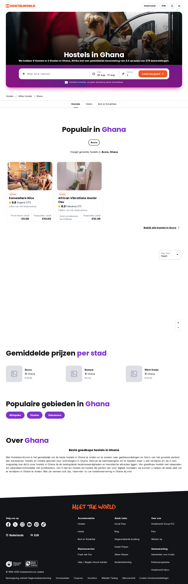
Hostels (81, 524)
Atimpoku (15, 415)
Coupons (78, 578)
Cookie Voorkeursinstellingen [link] (154, 578)
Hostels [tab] (75, 104)
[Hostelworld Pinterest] (36, 524)
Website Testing (110, 578)
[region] (94, 290)
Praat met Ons (85, 554)
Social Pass (120, 524)
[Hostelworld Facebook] (8, 524)
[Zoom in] (178, 322)
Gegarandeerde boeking (127, 539)
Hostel (13, 194)
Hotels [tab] (89, 104)
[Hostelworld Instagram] (22, 524)
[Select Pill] (172, 6)
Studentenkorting (123, 562)
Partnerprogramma (160, 562)
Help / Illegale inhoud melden (92, 562)
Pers (153, 531)
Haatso (34, 415)
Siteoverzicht (128, 578)
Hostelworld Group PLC (162, 524)
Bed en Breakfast (86, 539)
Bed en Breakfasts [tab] (107, 104)
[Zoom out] (178, 327)
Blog (117, 531)
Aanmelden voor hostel (162, 554)
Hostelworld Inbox (160, 570)
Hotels (81, 531)
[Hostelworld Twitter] (15, 524)
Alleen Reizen (121, 554)
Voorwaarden (62, 578)
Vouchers (92, 578)
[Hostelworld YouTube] (29, 524)
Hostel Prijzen (121, 547)
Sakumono (54, 415)
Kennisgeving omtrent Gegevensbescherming (28, 578)
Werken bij (156, 539)
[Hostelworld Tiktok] (43, 524)
